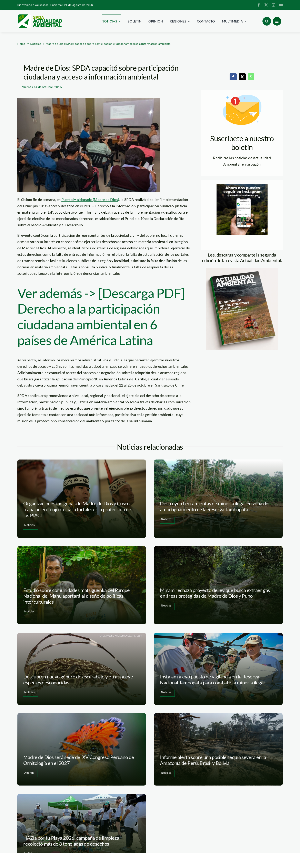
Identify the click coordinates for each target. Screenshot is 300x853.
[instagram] (273, 5)
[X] (242, 76)
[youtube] (281, 5)
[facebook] (258, 5)
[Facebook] (233, 76)
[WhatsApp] (251, 76)
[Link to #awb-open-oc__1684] (277, 21)
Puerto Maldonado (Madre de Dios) (90, 199)
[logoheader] (39, 15)
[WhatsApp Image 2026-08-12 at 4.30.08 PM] (242, 270)
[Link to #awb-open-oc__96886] (266, 21)
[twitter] (266, 5)
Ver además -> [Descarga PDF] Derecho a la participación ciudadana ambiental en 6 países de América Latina (100, 316)
